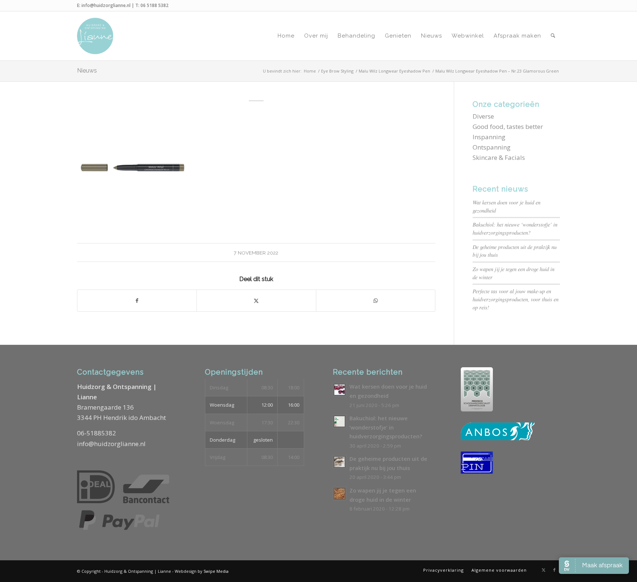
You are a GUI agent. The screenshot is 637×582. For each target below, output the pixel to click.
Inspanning (489, 137)
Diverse (483, 116)
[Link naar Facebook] (554, 569)
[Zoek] (553, 35)
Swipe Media (216, 571)
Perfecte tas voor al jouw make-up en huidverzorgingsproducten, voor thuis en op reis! (515, 299)
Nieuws (87, 70)
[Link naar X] (543, 569)
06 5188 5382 (154, 5)
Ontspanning (492, 147)
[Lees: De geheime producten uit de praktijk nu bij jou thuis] (339, 462)
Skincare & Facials (499, 157)
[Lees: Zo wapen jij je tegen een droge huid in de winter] (339, 493)
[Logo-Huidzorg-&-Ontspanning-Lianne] (95, 35)
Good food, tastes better (508, 126)
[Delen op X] (256, 300)
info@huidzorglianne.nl (105, 5)
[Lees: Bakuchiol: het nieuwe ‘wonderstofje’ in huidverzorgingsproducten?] (339, 421)
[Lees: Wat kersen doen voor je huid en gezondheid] (339, 389)
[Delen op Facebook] (136, 300)
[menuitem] (286, 35)
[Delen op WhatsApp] (375, 300)
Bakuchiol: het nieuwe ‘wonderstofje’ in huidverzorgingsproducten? (385, 427)
